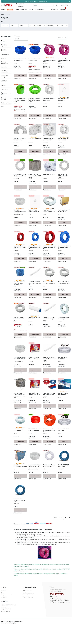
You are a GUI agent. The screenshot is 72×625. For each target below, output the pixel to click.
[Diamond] (36, 524)
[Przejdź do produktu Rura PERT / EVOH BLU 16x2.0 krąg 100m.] (20, 49)
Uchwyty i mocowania (4, 81)
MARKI (3, 106)
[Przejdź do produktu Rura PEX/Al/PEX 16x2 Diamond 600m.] (49, 129)
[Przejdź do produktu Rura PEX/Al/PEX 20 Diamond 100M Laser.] (35, 384)
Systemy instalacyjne (4, 62)
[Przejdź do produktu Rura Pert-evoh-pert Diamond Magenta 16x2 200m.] (64, 49)
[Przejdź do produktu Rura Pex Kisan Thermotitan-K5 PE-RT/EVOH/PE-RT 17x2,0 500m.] (20, 384)
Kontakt (3, 590)
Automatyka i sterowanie (4, 71)
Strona (59, 37)
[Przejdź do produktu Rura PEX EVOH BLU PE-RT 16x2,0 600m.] (35, 49)
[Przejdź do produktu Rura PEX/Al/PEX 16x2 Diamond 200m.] (64, 129)
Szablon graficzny (8, 623)
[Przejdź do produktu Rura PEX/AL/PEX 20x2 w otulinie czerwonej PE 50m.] (49, 236)
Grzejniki (3, 58)
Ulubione (3, 607)
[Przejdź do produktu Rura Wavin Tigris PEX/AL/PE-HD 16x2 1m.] (49, 201)
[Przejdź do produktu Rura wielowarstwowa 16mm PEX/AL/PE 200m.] (20, 348)
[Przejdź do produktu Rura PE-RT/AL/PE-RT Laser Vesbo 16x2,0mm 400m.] (49, 348)
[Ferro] (49, 524)
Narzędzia (4, 67)
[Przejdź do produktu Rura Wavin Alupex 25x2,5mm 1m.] (20, 419)
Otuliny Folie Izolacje (4, 76)
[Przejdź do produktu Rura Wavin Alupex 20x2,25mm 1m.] (64, 384)
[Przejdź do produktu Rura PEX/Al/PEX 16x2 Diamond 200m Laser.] (35, 348)
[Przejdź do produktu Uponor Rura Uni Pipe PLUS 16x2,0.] (35, 308)
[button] (70, 1)
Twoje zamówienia (6, 609)
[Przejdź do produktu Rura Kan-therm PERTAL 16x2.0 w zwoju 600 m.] (20, 165)
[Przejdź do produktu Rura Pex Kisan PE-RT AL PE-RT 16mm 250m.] (64, 272)
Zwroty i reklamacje (28, 597)
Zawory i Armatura (4, 50)
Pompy (3, 85)
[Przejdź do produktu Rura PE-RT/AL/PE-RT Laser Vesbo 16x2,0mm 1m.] (35, 272)
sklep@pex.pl (21, 6)
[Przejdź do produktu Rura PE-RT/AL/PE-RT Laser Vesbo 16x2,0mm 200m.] (49, 308)
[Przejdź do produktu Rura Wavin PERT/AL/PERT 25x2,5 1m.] (20, 455)
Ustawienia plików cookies (8, 604)
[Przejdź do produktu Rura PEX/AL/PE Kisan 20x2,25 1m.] (64, 419)
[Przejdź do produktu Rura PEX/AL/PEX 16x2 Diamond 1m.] (49, 89)
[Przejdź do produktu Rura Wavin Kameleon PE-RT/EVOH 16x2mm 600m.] (20, 89)
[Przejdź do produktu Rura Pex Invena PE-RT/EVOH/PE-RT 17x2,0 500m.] (49, 419)
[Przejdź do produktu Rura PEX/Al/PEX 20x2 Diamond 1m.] (64, 89)
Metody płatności (27, 590)
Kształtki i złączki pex (4, 45)
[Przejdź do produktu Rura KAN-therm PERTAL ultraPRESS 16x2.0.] (64, 165)
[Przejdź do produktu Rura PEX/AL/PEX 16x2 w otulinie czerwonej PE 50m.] (20, 236)
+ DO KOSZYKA (20, 75)
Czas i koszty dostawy (28, 593)
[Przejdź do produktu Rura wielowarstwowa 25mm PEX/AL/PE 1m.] (35, 455)
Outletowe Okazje (6, 103)
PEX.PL (2, 14)
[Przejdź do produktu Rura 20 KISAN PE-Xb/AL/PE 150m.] (64, 348)
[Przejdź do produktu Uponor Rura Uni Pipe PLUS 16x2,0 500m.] (64, 308)
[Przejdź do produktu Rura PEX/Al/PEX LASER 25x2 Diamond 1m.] (20, 129)
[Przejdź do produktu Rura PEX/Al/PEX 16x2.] (49, 165)
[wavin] (29, 524)
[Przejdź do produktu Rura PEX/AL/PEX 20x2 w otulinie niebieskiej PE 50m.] (64, 236)
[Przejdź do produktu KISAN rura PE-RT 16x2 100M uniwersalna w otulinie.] (49, 384)
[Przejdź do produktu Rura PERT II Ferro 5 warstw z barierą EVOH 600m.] (35, 165)
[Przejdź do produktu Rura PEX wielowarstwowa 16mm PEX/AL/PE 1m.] (20, 201)
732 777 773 (21, 4)
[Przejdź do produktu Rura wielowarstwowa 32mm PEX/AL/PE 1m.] (49, 455)
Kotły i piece (4, 89)
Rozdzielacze (5, 54)
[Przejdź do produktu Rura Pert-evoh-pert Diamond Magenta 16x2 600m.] (49, 49)
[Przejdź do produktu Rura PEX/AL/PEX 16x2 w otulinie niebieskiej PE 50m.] (35, 236)
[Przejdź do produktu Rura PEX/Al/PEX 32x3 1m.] (35, 129)
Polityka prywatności (6, 595)
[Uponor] (43, 524)
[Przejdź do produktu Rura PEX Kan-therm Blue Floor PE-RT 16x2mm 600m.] (20, 272)
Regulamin (4, 597)
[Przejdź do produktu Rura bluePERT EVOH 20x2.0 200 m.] (64, 455)
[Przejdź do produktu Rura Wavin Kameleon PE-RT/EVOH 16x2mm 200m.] (35, 89)
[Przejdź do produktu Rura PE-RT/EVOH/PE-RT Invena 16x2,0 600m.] (35, 419)
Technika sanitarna (3, 98)
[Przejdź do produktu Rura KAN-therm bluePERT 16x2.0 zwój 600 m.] (20, 489)
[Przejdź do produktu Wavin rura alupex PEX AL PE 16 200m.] (64, 201)
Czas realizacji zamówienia (29, 595)
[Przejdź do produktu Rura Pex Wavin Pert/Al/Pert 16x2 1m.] (35, 201)
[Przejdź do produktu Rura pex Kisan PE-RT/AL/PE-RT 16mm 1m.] (49, 272)
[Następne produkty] (65, 517)
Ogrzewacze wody (4, 93)
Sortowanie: (17, 35)
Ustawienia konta (5, 611)
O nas (2, 593)
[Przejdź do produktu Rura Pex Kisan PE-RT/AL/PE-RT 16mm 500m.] (20, 308)
